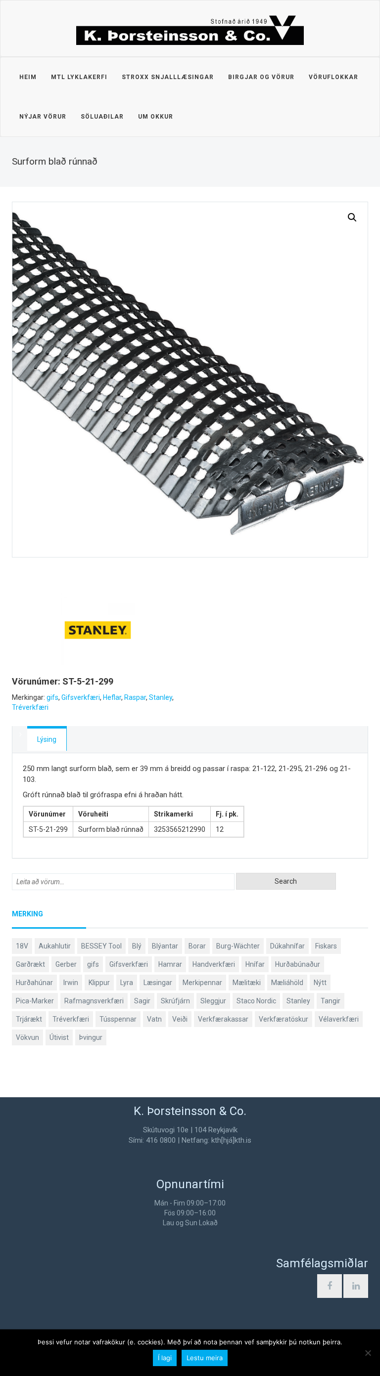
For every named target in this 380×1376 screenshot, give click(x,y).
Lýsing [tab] (46, 739)
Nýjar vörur (42, 116)
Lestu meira (205, 1358)
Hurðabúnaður (297, 964)
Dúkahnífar (287, 946)
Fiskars (326, 946)
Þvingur (90, 1037)
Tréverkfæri (30, 707)
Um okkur (155, 116)
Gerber (66, 964)
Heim (28, 77)
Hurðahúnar (34, 983)
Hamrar (170, 964)
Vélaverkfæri (339, 1019)
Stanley (160, 697)
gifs (52, 697)
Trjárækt (29, 1019)
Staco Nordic (256, 1001)
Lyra (126, 983)
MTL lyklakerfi (79, 77)
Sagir (142, 1001)
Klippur (99, 983)
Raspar (135, 697)
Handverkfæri (213, 964)
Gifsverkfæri (80, 697)
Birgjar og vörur (261, 77)
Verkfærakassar (223, 1019)
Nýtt (320, 983)
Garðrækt (30, 964)
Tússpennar (118, 1019)
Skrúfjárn (175, 1001)
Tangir (330, 1001)
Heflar (112, 697)
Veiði (180, 1019)
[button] (352, 217)
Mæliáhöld (287, 983)
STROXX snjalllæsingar (168, 77)
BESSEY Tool (101, 946)
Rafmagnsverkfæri (94, 1001)
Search (286, 881)
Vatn (154, 1019)
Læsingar (157, 983)
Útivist (59, 1037)
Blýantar (165, 946)
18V (22, 946)
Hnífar (255, 964)
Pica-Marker (35, 1001)
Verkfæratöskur (283, 1019)
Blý (137, 946)
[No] (368, 1353)
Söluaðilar (102, 116)
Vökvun (27, 1037)
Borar (197, 946)
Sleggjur (213, 1001)
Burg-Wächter (238, 946)
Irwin (70, 983)
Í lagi (165, 1358)
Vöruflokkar (333, 77)
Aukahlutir (55, 946)
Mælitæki (247, 983)
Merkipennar (202, 983)
